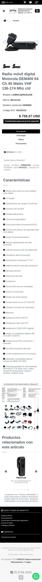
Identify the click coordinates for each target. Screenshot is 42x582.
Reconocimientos (6, 518)
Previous (6, 471)
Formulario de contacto (8, 537)
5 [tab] (28, 490)
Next (36, 471)
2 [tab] (17, 490)
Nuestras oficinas (6, 515)
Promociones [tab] (21, 144)
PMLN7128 (21, 478)
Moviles (16, 21)
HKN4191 (23, 168)
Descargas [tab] (21, 135)
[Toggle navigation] (5, 10)
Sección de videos (7, 523)
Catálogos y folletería (8, 525)
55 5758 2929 (22, 572)
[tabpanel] (21, 472)
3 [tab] (21, 490)
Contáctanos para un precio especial (21, 121)
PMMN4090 (26, 165)
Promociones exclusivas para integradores (14, 520)
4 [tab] (24, 490)
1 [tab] (14, 490)
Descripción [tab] (21, 131)
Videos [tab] (21, 139)
